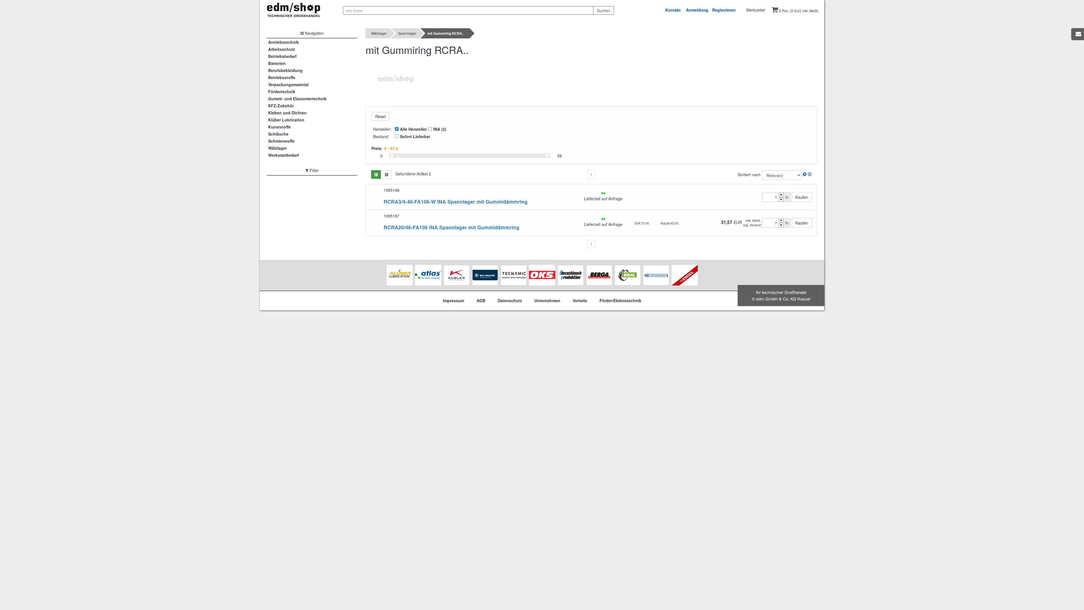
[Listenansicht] (376, 174)
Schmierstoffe (281, 141)
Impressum (453, 300)
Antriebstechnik (283, 42)
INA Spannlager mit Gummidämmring (482, 201)
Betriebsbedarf (282, 56)
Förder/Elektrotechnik (620, 300)
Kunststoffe (279, 127)
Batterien (277, 63)
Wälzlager (277, 148)
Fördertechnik (281, 91)
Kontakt (673, 10)
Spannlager (407, 33)
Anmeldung (697, 10)
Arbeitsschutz (281, 49)
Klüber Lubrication (286, 120)
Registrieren (724, 10)
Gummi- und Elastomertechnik (297, 98)
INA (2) (439, 129)
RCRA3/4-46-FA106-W (410, 201)
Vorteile (580, 300)
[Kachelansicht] (387, 174)
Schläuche (278, 134)
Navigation (314, 33)
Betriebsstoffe (281, 77)
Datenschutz (510, 300)
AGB (481, 300)
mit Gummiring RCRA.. (445, 33)
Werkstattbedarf (283, 155)
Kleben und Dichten (287, 113)
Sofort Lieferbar (415, 136)
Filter (314, 170)
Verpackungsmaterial (288, 84)
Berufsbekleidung (285, 70)
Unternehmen (547, 300)
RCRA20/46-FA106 (406, 227)
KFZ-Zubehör (281, 105)
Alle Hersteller (413, 129)
